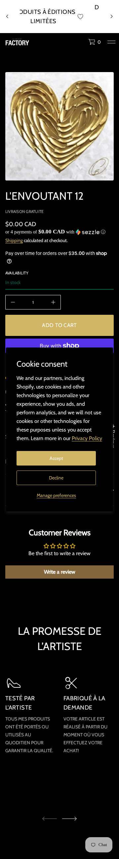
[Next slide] (69, 818)
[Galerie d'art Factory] (17, 42)
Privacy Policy (87, 438)
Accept (56, 458)
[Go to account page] (81, 43)
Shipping (14, 240)
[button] (94, 42)
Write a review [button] (59, 572)
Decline (56, 478)
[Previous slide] (7, 16)
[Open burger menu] (111, 42)
